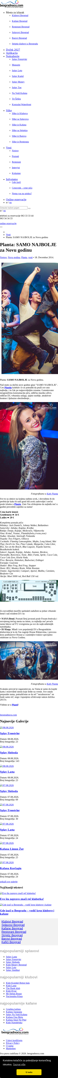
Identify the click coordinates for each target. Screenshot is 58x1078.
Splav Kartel (18, 76)
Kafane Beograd (19, 21)
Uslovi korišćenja (14, 1040)
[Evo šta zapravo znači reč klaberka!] (18, 893)
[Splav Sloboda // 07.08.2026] (7, 785)
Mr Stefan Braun (14, 993)
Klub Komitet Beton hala (18, 983)
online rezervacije (8, 223)
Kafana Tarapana (14, 1012)
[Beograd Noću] (15, 1035)
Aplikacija (12, 53)
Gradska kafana (13, 1009)
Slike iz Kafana (19, 124)
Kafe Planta (52, 493)
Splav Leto (17, 70)
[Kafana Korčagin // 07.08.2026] (7, 862)
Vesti (8, 147)
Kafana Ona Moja (14, 1017)
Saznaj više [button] (19, 1064)
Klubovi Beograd (20, 15)
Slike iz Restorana (20, 141)
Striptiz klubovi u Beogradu (25, 43)
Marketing (11, 1048)
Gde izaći (16, 182)
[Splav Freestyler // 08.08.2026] (7, 727)
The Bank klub (13, 988)
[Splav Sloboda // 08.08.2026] (7, 746)
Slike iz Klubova (20, 113)
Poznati (15, 156)
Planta (24, 257)
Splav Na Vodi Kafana (16, 1014)
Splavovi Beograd (20, 32)
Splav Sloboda (9, 752)
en (10, 202)
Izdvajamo (12, 179)
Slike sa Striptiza (20, 130)
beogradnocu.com (8, 715)
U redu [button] (29, 1072)
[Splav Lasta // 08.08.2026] (7, 766)
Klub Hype (11, 991)
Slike (9, 110)
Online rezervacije (16, 199)
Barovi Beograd (19, 38)
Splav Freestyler (19, 59)
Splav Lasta (7, 771)
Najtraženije (12, 56)
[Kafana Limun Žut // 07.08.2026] (7, 843)
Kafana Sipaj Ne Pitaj (16, 1020)
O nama (9, 1045)
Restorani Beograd (20, 26)
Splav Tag (16, 87)
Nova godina (14, 257)
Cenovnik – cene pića (22, 188)
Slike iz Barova (19, 136)
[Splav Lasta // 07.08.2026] (7, 824)
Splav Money (18, 82)
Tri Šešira (16, 99)
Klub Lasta (11, 985)
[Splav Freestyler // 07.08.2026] (7, 804)
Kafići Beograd (11, 942)
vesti (30, 257)
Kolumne (16, 173)
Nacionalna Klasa (14, 996)
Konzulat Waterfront (21, 104)
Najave (15, 150)
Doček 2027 (13, 49)
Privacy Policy (13, 1043)
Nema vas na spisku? (22, 193)
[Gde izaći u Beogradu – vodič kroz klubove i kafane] (25, 904)
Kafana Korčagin (10, 868)
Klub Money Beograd (16, 964)
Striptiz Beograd (12, 935)
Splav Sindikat (13, 970)
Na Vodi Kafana (19, 93)
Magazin (16, 65)
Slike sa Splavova (20, 119)
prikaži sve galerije (9, 881)
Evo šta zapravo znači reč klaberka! (22, 898)
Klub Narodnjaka (14, 1022)
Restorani (16, 162)
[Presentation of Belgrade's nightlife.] (12, 7)
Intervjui (16, 167)
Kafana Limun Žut (11, 848)
